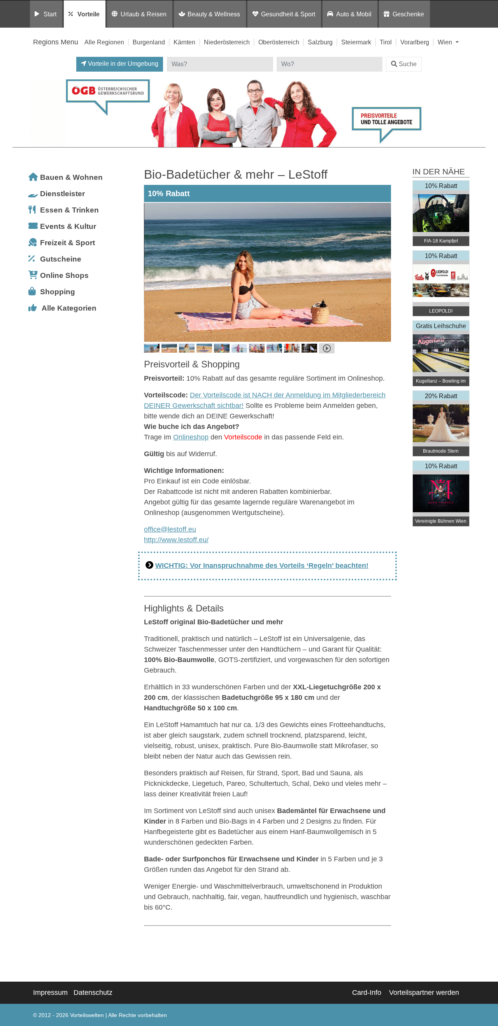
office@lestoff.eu (170, 529)
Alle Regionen (104, 42)
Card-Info (366, 992)
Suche (408, 64)
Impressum (50, 992)
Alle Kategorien (69, 308)
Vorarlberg (414, 42)
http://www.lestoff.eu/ (176, 540)
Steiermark (356, 42)
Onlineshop (191, 437)
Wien (446, 42)
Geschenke (408, 14)
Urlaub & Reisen (144, 14)
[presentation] (151, 272)
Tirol (386, 42)
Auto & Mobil (354, 14)
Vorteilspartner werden (424, 992)
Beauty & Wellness (214, 14)
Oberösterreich (278, 42)
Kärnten (184, 42)
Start (50, 14)
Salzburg (320, 42)
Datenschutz (93, 992)
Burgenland (149, 42)
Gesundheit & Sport (288, 14)
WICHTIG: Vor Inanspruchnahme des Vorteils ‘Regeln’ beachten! (261, 565)
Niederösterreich (227, 42)
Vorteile (88, 14)
